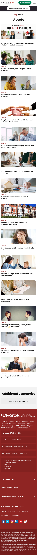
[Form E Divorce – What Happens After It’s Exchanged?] (18, 294)
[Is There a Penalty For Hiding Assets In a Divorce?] (18, 63)
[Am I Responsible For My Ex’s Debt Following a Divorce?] (18, 345)
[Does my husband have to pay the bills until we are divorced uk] (18, 140)
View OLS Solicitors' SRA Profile (9, 541)
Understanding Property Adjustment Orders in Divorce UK (15, 223)
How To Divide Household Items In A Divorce (14, 198)
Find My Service (25, 2)
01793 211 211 (13, 440)
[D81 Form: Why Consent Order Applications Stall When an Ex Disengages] (18, 38)
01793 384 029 (13, 433)
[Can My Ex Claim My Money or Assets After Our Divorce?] (18, 166)
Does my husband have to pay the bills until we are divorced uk (17, 147)
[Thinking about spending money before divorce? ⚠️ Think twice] (18, 319)
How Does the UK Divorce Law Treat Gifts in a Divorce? (17, 249)
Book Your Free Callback (18, 8)
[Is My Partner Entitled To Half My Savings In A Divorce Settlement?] (18, 115)
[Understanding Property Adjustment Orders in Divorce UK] (18, 217)
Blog (15, 15)
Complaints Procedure (10, 515)
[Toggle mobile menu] (34, 3)
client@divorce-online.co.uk (16, 453)
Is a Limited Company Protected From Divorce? (15, 95)
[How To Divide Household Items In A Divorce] (18, 191)
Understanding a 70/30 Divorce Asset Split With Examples (17, 275)
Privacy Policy (22, 511)
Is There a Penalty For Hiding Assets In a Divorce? (16, 70)
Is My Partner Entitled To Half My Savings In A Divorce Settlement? (17, 121)
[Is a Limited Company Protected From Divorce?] (18, 89)
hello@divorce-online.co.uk (16, 447)
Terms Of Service (8, 511)
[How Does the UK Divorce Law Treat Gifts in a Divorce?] (18, 242)
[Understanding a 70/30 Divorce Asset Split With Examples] (18, 268)
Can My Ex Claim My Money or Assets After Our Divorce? (17, 172)
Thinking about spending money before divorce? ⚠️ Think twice (16, 326)
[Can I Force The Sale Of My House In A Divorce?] (18, 371)
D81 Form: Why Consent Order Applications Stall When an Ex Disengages (17, 44)
